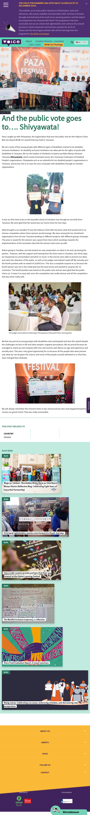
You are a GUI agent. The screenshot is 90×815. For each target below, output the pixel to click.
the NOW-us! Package (39, 33)
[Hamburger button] (5, 4)
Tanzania (7, 437)
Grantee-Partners (44, 41)
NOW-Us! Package (53, 44)
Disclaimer (89, 405)
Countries (59, 41)
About (29, 41)
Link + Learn (35, 44)
